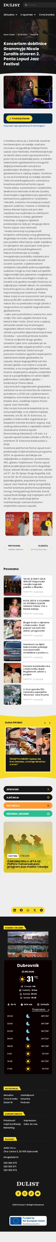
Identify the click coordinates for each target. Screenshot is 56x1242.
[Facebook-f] (18, 1193)
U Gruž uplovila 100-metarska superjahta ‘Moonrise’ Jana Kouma (36, 692)
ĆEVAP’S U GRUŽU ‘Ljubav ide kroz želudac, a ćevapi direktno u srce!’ (27, 761)
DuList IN (34, 34)
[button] (48, 524)
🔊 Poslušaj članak (19, 118)
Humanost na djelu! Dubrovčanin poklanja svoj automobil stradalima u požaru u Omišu (35, 650)
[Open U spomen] (35, 15)
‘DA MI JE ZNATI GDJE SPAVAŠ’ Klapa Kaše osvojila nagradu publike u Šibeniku (34, 583)
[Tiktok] (31, 1193)
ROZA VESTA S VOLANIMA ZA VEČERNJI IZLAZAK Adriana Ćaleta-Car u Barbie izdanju (36, 604)
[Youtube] (37, 1193)
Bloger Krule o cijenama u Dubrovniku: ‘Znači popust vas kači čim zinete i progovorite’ (36, 626)
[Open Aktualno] (16, 15)
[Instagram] (25, 1193)
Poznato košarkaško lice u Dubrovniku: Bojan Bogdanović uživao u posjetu (36, 670)
